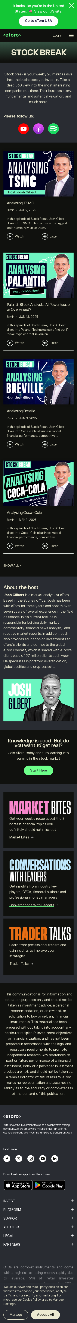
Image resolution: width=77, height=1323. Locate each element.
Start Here (38, 770)
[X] (18, 1158)
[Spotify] (53, 128)
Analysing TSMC (20, 203)
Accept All (45, 1315)
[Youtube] (23, 128)
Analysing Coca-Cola (24, 512)
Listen (54, 236)
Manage (16, 1315)
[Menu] (71, 35)
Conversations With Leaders (31, 905)
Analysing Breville (21, 411)
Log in (57, 35)
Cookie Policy (32, 1299)
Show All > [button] (12, 565)
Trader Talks (19, 964)
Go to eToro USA (38, 21)
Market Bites (19, 837)
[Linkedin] (54, 1158)
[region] (38, 1303)
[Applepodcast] (38, 128)
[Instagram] (30, 1158)
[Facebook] (6, 1158)
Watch (19, 236)
